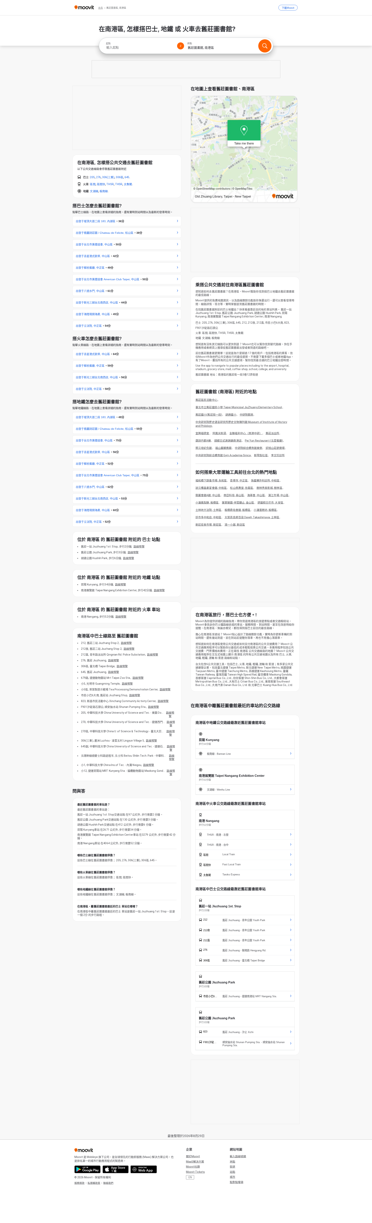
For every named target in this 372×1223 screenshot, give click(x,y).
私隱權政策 (94, 1183)
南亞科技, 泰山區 (234, 495)
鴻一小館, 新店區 (235, 524)
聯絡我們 (108, 1183)
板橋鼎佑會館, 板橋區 (237, 509)
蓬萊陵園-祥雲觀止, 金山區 (238, 502)
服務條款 (79, 1183)
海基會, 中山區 (256, 495)
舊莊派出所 (272, 433)
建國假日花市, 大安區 (270, 502)
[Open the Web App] (144, 1169)
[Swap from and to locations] (180, 45)
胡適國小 (230, 414)
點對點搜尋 (236, 1182)
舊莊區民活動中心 (206, 399)
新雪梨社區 (261, 455)
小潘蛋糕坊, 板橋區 (265, 509)
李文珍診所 (278, 455)
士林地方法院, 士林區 (208, 509)
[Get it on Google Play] (87, 1169)
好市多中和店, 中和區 (208, 517)
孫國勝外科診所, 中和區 (265, 480)
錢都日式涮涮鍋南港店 (228, 440)
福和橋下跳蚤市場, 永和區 (211, 480)
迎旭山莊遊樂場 (275, 447)
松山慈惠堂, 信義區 (241, 487)
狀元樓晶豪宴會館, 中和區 (211, 487)
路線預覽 (138, 546)
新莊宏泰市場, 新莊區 (208, 524)
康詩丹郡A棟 (203, 440)
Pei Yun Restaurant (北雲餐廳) (264, 440)
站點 (232, 1171)
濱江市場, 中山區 (278, 495)
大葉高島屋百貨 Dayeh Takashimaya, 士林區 (252, 517)
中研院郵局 (246, 414)
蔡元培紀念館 (203, 447)
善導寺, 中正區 (239, 480)
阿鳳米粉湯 (219, 433)
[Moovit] (84, 7)
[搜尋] (264, 45)
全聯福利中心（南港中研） (245, 433)
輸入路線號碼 (238, 1156)
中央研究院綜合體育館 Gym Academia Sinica (223, 455)
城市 (232, 1176)
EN (190, 1177)
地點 (232, 1161)
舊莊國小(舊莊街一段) (208, 414)
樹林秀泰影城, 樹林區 (269, 487)
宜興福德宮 (202, 433)
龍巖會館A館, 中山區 (207, 495)
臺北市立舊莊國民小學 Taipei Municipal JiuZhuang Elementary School (238, 407)
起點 (108, 43)
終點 (189, 43)
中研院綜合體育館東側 (248, 447)
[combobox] (140, 48)
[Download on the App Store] (115, 1169)
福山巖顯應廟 (223, 447)
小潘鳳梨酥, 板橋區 (207, 502)
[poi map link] (244, 149)
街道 (232, 1166)
